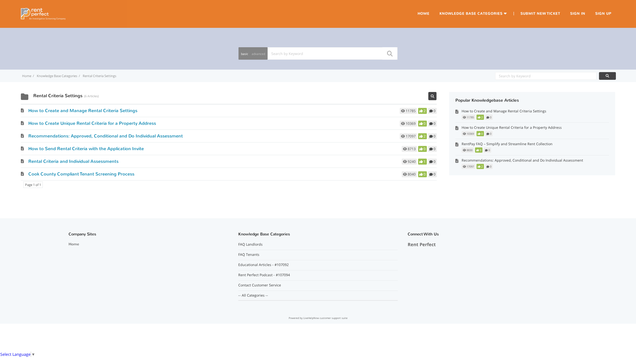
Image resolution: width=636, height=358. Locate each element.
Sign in (577, 13)
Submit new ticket (540, 13)
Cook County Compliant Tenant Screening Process (81, 174)
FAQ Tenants (248, 255)
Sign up (603, 13)
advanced (258, 54)
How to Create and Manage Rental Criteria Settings (82, 111)
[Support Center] (43, 13)
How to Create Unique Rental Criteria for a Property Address (92, 123)
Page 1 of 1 (33, 184)
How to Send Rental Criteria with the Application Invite (86, 149)
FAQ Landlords (250, 244)
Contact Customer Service (259, 285)
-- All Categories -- (253, 295)
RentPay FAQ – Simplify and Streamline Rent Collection (507, 143)
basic (244, 54)
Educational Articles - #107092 (263, 265)
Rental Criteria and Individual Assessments (73, 161)
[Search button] (389, 53)
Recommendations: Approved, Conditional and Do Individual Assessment (105, 136)
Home (424, 13)
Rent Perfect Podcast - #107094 (264, 275)
